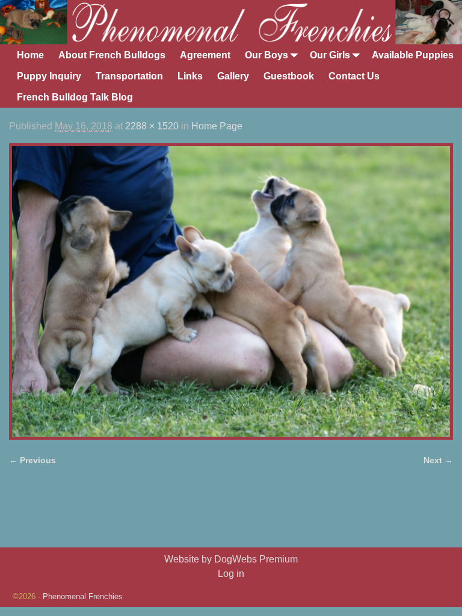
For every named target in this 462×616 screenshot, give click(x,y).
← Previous (32, 460)
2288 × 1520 (152, 126)
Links (190, 76)
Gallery (233, 76)
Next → (438, 460)
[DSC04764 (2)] (230, 291)
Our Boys (266, 55)
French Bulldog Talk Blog (75, 97)
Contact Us (354, 76)
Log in (231, 573)
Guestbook (288, 76)
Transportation (129, 76)
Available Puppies (413, 55)
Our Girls (330, 55)
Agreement (205, 55)
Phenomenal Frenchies (83, 596)
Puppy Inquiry (49, 76)
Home (30, 55)
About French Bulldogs (111, 55)
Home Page (216, 126)
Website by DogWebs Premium (231, 559)
